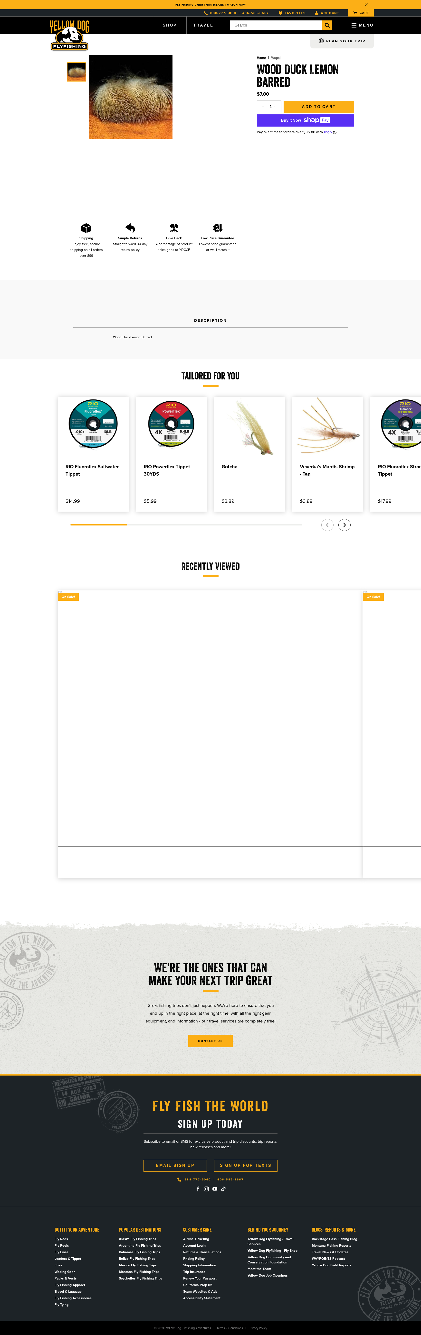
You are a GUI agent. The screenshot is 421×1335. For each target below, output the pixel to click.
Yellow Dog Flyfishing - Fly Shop (272, 1250)
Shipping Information (199, 1265)
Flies (58, 1265)
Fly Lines (61, 1252)
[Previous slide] (327, 525)
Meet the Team (259, 1268)
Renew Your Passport (200, 1278)
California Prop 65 (197, 1285)
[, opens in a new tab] (197, 1189)
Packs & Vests (66, 1278)
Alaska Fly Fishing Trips (137, 1239)
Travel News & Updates (330, 1252)
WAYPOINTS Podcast (328, 1258)
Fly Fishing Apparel (70, 1285)
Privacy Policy (258, 1328)
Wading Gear (65, 1271)
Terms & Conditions (230, 1328)
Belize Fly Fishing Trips (137, 1258)
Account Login (194, 1245)
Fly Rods (61, 1239)
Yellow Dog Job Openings (268, 1275)
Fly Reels (62, 1245)
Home (261, 57)
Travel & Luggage (68, 1291)
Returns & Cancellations (202, 1252)
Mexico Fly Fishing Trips (138, 1265)
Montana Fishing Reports (331, 1245)
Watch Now (236, 5)
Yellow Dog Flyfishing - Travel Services (271, 1241)
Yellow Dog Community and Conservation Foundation (269, 1260)
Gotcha (230, 466)
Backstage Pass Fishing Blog (334, 1239)
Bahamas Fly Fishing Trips (139, 1252)
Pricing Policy (194, 1258)
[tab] (210, 320)
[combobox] (276, 25)
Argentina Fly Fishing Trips (140, 1245)
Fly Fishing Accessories (73, 1298)
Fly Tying (61, 1304)
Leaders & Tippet (68, 1258)
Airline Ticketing (196, 1239)
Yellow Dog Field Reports (331, 1265)
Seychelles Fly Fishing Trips (140, 1278)
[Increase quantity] (276, 107)
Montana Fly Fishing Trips (139, 1271)
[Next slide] (344, 525)
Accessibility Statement (201, 1298)
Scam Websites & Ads (200, 1291)
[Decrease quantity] (261, 107)
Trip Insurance (194, 1271)
